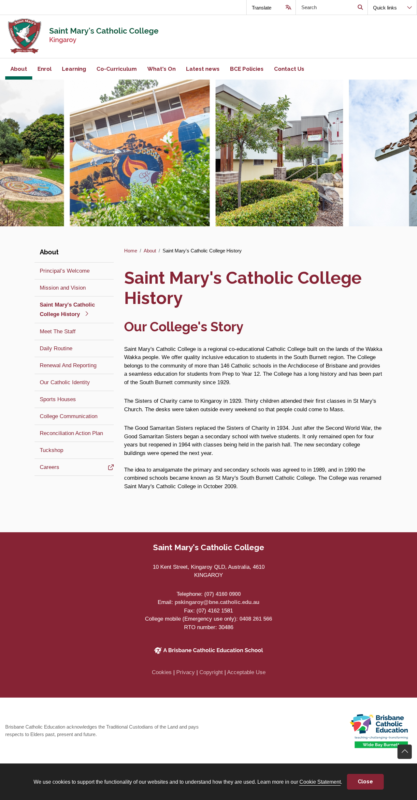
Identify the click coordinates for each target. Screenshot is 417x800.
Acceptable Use (246, 672)
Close (365, 781)
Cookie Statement (320, 782)
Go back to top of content (404, 752)
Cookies (162, 672)
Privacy (185, 672)
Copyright (211, 672)
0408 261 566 (255, 619)
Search (360, 7)
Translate (261, 7)
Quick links (385, 7)
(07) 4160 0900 (222, 594)
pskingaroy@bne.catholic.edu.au (217, 602)
